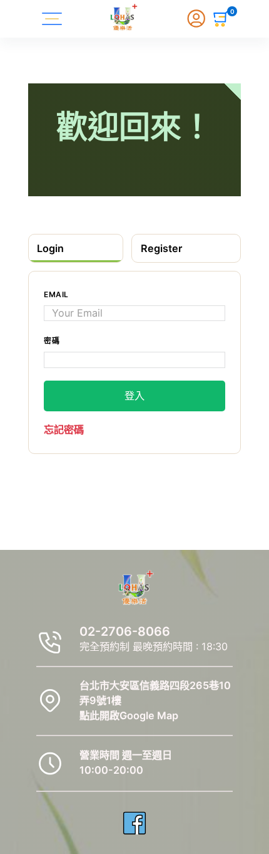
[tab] (75, 248)
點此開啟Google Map (128, 715)
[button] (221, 19)
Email (56, 294)
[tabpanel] (134, 362)
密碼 (51, 340)
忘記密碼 (64, 429)
